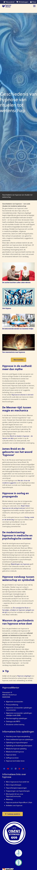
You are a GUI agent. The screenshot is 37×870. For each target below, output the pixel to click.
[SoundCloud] (23, 769)
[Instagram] (15, 769)
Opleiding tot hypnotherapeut (17, 742)
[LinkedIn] (12, 769)
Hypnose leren (11, 755)
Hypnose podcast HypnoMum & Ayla (19, 802)
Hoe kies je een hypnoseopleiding (18, 736)
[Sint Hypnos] (18, 297)
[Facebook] (4, 769)
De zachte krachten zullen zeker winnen (16, 282)
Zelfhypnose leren (12, 758)
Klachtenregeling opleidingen (16, 718)
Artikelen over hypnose (14, 805)
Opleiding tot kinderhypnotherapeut (19, 746)
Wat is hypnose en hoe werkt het (17, 782)
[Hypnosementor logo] (7, 6)
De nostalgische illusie (20, 608)
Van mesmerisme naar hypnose (13, 352)
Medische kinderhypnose (15, 752)
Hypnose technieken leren (15, 761)
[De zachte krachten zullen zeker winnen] (18, 271)
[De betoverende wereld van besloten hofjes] (18, 320)
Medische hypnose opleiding (16, 749)
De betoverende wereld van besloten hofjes (17, 329)
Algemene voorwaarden (14, 702)
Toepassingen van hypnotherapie (18, 791)
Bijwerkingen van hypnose (20, 564)
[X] (27, 769)
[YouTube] (8, 769)
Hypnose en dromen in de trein (22, 395)
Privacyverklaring (12, 705)
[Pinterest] (19, 769)
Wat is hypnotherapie (13, 785)
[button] (34, 6)
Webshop (9, 799)
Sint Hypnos (6, 308)
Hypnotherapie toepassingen (16, 788)
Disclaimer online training (15, 724)
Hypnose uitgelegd (24, 676)
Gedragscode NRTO (13, 721)
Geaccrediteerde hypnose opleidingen (19, 739)
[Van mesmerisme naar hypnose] (18, 342)
